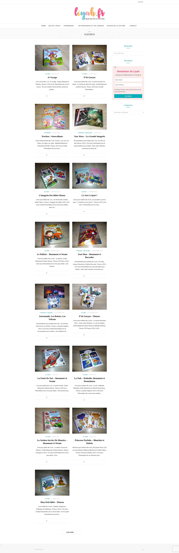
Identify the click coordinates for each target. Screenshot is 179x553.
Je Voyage (52, 77)
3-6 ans (84, 191)
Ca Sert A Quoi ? (89, 195)
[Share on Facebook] (51, 96)
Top (143, 549)
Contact (133, 26)
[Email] (59, 96)
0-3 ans (47, 73)
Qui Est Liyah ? (55, 26)
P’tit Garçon (89, 77)
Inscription (128, 96)
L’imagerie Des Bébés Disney (52, 195)
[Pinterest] (56, 96)
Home (43, 26)
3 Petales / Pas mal (46, 312)
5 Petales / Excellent (85, 132)
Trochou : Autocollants (52, 136)
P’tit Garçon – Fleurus (89, 316)
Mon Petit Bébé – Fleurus (52, 502)
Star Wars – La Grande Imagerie (89, 136)
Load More (70, 532)
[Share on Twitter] (54, 96)
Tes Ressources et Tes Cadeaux (91, 26)
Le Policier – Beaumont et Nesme (52, 254)
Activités (47, 132)
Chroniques (69, 26)
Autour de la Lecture (116, 26)
